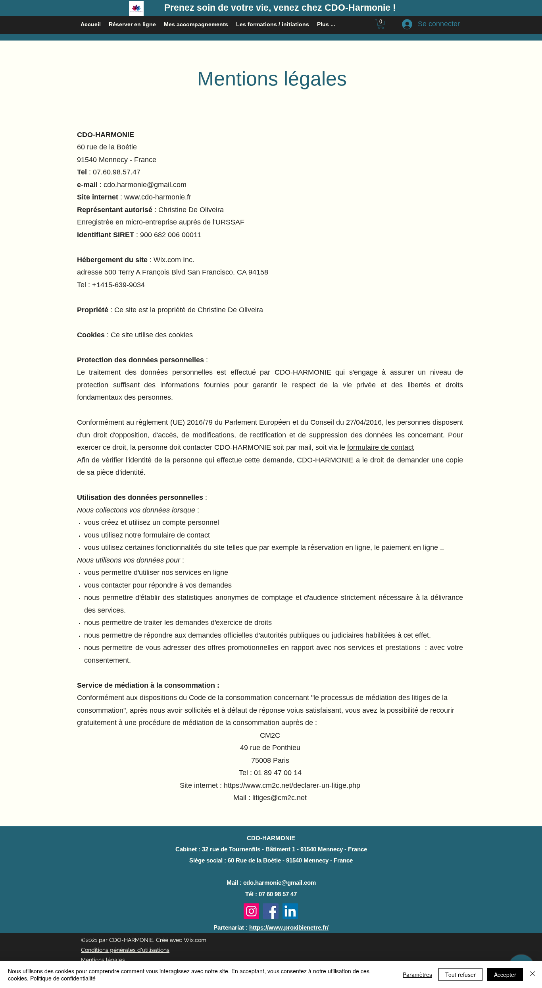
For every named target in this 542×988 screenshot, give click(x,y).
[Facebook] (271, 911)
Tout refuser (460, 974)
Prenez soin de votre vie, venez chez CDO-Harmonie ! (280, 7)
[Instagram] (251, 911)
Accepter (505, 974)
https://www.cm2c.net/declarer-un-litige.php (292, 785)
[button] (380, 24)
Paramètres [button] (417, 974)
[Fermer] (532, 974)
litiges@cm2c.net (279, 798)
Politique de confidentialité (63, 978)
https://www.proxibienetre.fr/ (289, 927)
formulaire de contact (380, 447)
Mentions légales (103, 960)
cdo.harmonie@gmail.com (145, 185)
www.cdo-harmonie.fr (157, 197)
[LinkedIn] (290, 911)
